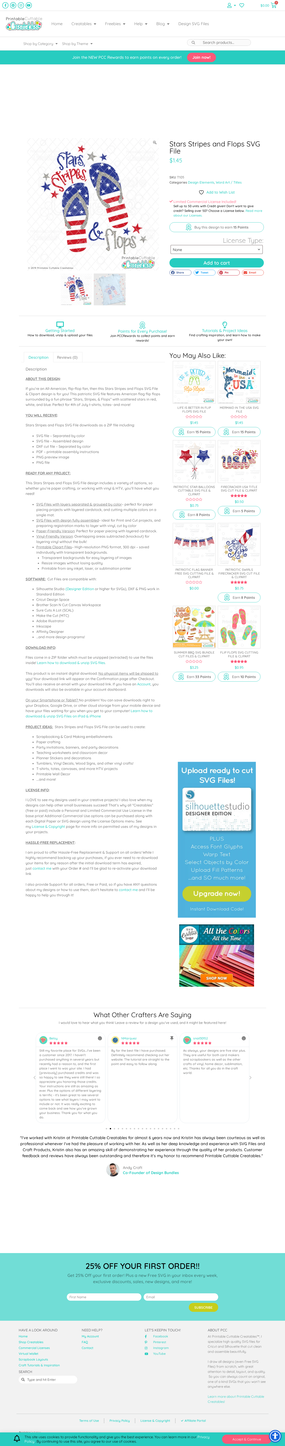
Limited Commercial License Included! (204, 201)
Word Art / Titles (229, 182)
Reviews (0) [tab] (67, 357)
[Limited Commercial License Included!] (171, 201)
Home (57, 23)
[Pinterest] (13, 5)
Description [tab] (38, 357)
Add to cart (217, 263)
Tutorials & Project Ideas (225, 330)
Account (144, 684)
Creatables (81, 23)
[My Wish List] (241, 5)
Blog (160, 23)
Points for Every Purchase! (142, 331)
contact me (42, 868)
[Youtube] (29, 5)
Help (138, 23)
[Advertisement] (142, 101)
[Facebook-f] (5, 5)
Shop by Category (38, 43)
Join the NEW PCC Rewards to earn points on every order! (126, 57)
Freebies (113, 23)
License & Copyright (48, 826)
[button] (180, 272)
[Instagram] (21, 5)
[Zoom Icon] (155, 142)
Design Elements (201, 182)
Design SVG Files (193, 23)
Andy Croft (132, 1167)
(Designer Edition (79, 589)
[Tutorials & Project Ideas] (225, 325)
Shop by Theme (75, 43)
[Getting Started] (60, 325)
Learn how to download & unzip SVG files (71, 662)
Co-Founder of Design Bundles (151, 1172)
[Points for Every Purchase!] (142, 325)
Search (193, 42)
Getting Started (60, 330)
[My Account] (231, 5)
